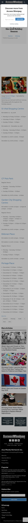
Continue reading (14, 24)
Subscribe (20, 19)
